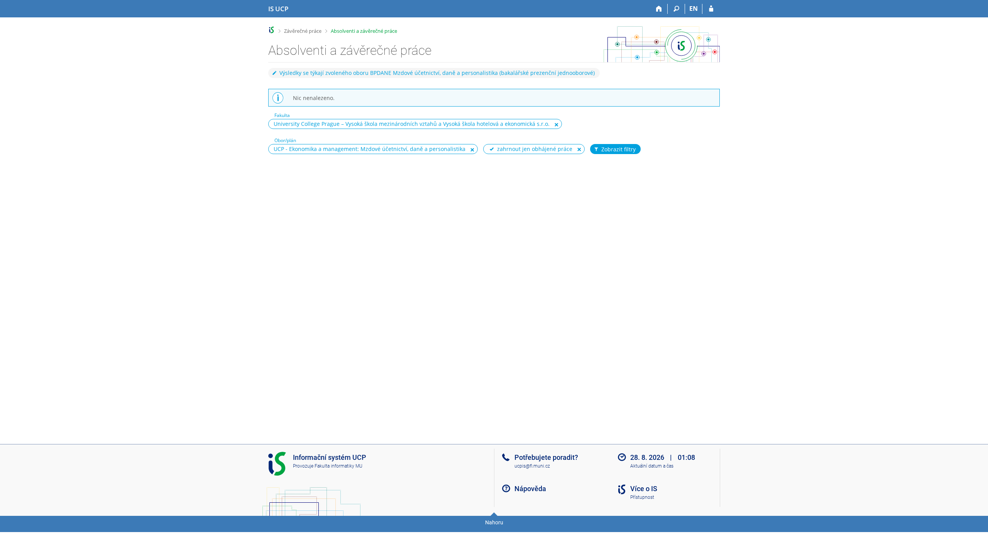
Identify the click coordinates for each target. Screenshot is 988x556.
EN (693, 8)
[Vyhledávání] (676, 9)
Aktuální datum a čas (651, 466)
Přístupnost (642, 497)
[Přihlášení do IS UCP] (711, 9)
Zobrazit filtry (618, 149)
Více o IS (643, 489)
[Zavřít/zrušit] (556, 124)
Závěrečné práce (302, 30)
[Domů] (659, 9)
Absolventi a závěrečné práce (364, 30)
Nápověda (530, 489)
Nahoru (494, 522)
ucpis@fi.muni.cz (532, 466)
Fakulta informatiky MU (338, 466)
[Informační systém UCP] (271, 30)
